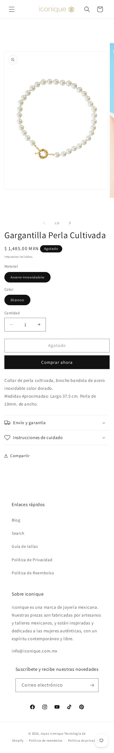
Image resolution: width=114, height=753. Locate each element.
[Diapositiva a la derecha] (69, 223)
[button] (11, 9)
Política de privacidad (85, 740)
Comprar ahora (57, 362)
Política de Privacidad (32, 559)
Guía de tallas (25, 546)
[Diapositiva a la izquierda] (44, 223)
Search (18, 533)
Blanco (20, 301)
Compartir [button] (20, 455)
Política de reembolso (46, 740)
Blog (16, 520)
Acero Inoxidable (31, 278)
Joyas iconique (51, 733)
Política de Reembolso (33, 572)
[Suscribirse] (91, 685)
